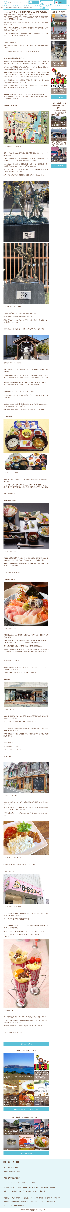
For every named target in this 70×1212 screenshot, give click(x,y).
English (35, 1191)
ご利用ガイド (28, 1198)
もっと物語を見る (26, 1153)
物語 (8, 8)
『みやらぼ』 (8, 628)
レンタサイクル (15, 1182)
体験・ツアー (26, 1182)
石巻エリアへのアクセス (52, 1198)
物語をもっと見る (26, 1044)
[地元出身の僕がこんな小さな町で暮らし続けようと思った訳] (41, 1127)
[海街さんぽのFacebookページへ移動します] (6, 1162)
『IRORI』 (7, 709)
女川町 (18, 1171)
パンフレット (8, 1205)
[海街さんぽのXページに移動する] (10, 1162)
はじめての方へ (16, 1198)
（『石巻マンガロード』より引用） (12, 906)
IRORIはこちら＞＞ (10, 743)
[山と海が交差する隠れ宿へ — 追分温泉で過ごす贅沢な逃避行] (11, 1127)
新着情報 (6, 1198)
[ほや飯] (11, 1142)
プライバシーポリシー (37, 1202)
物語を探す (53, 1187)
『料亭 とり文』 (9, 472)
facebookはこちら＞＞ (11, 746)
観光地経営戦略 (19, 1205)
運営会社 (6, 1202)
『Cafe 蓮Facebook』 (10, 857)
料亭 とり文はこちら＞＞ (11, 494)
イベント (6, 1182)
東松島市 (12, 1171)
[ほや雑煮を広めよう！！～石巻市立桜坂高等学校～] (26, 1142)
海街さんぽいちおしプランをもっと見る (26, 1109)
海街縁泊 (29, 1191)
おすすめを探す (22, 1187)
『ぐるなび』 (8, 551)
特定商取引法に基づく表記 (20, 1202)
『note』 (7, 1010)
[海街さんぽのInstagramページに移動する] (14, 1162)
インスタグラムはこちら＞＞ (12, 750)
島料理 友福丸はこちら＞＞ (12, 660)
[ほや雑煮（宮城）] (41, 1142)
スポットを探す (33, 1187)
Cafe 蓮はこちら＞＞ (10, 864)
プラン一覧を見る (58, 97)
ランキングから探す (10, 1187)
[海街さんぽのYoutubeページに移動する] (18, 1162)
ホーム (4, 8)
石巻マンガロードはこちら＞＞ (13, 1033)
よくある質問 (38, 1198)
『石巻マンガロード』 (10, 146)
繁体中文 (42, 1191)
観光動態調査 (51, 1202)
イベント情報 (44, 1187)
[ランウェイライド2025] (26, 1127)
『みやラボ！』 (8, 795)
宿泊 (33, 1182)
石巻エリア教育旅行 (18, 1191)
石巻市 (6, 1171)
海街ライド (7, 1191)
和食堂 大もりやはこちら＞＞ (13, 572)
